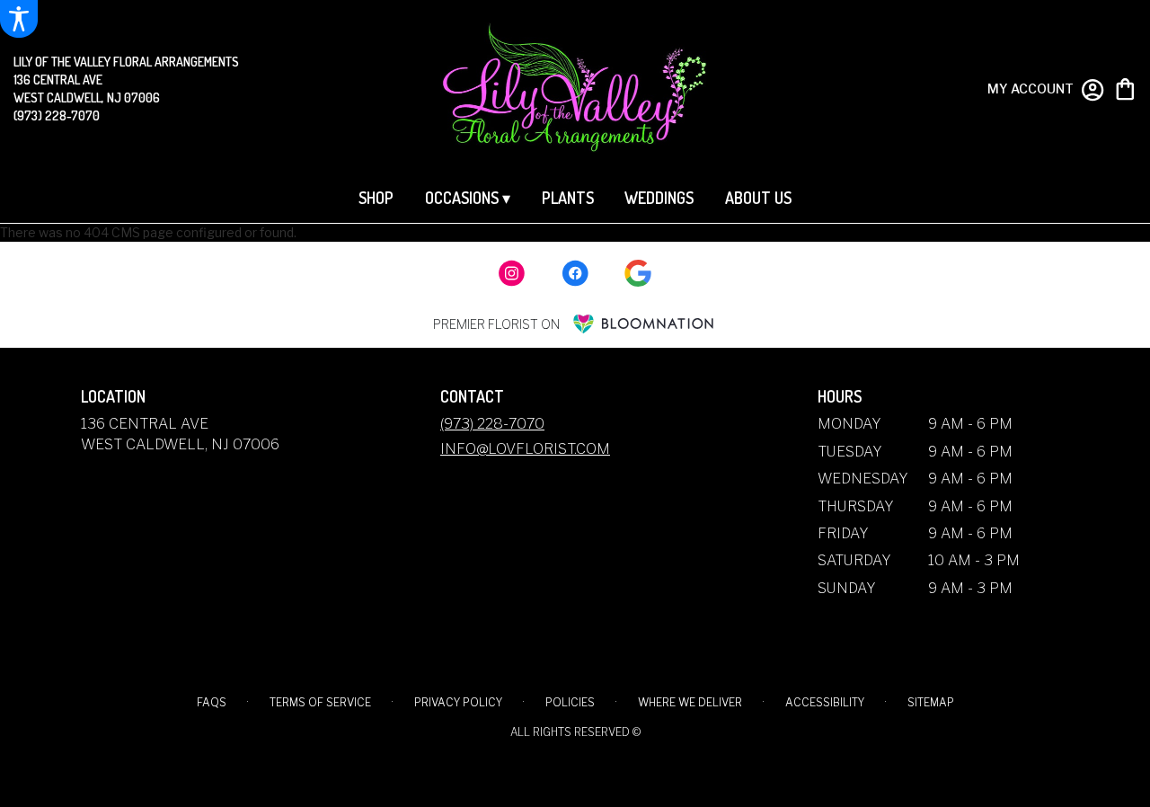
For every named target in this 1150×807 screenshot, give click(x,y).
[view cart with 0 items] (1125, 87)
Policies (570, 702)
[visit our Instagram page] (512, 273)
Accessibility (824, 702)
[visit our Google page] (637, 273)
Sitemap (930, 702)
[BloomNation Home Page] (643, 324)
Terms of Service (320, 702)
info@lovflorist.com (525, 448)
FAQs (211, 702)
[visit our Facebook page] (575, 273)
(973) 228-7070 (56, 115)
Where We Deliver (690, 702)
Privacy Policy (458, 702)
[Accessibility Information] (19, 19)
